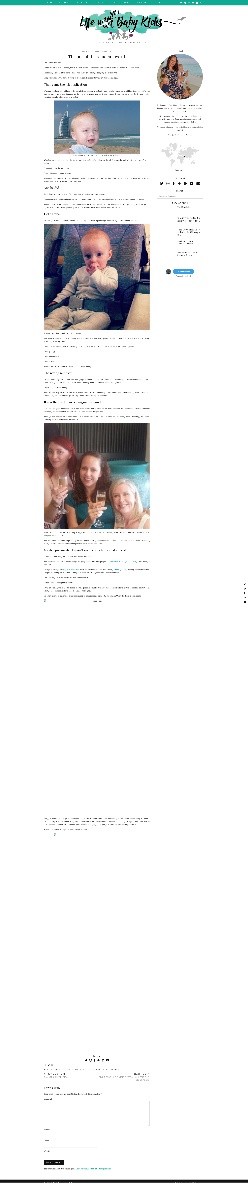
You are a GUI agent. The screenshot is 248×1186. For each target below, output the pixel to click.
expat (50, 1070)
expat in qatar (80, 1070)
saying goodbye (120, 570)
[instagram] (185, 2)
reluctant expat (111, 1070)
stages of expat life (71, 570)
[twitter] (181, 2)
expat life (95, 1070)
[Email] (197, 2)
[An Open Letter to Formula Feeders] (165, 244)
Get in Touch (83, 3)
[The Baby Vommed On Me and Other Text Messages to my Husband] (165, 233)
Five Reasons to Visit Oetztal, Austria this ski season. (124, 1077)
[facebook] (189, 2)
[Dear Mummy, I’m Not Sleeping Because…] (165, 256)
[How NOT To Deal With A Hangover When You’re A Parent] (165, 221)
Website (47, 1151)
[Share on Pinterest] (52, 1065)
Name (47, 1130)
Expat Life (102, 3)
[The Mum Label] (165, 210)
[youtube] (193, 2)
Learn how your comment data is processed (93, 1169)
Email (47, 1140)
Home (50, 3)
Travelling (140, 3)
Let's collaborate (183, 271)
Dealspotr (188, 276)
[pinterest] (185, 183)
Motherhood (121, 3)
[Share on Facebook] (45, 1065)
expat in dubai (63, 1070)
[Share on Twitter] (49, 1065)
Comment (48, 1099)
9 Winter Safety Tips (56, 1075)
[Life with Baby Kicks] (124, 20)
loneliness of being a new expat (123, 562)
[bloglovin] (179, 183)
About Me (64, 3)
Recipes (157, 3)
